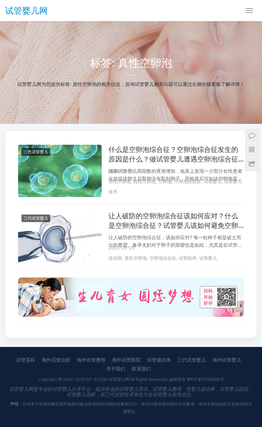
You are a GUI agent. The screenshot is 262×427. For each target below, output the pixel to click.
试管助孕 (187, 258)
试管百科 (25, 360)
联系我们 (141, 369)
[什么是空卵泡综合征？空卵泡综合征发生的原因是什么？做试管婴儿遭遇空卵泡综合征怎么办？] (60, 149)
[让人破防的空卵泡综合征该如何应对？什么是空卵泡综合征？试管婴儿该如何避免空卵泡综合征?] (60, 215)
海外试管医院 (126, 360)
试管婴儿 (212, 181)
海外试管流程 (56, 360)
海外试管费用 (91, 360)
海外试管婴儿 (227, 360)
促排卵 (115, 258)
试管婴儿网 (26, 10)
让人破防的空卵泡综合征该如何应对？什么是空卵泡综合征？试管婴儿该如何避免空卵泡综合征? (173, 221)
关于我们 (115, 369)
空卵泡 (165, 181)
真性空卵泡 (144, 181)
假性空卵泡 (119, 181)
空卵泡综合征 (187, 181)
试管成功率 (159, 360)
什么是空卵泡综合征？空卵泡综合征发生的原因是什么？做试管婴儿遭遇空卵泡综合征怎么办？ (173, 154)
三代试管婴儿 (36, 151)
